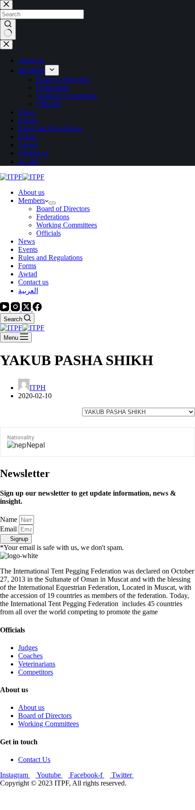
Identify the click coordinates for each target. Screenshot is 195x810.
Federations (52, 217)
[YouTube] (5, 309)
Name (9, 519)
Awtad (27, 274)
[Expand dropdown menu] (52, 203)
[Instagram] (16, 309)
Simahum (51, 798)
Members (31, 200)
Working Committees (66, 225)
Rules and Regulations (50, 257)
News (26, 241)
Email (9, 529)
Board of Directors (63, 208)
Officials (48, 233)
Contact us (33, 282)
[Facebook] (37, 309)
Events (28, 249)
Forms (27, 266)
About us (31, 192)
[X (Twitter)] (27, 309)
